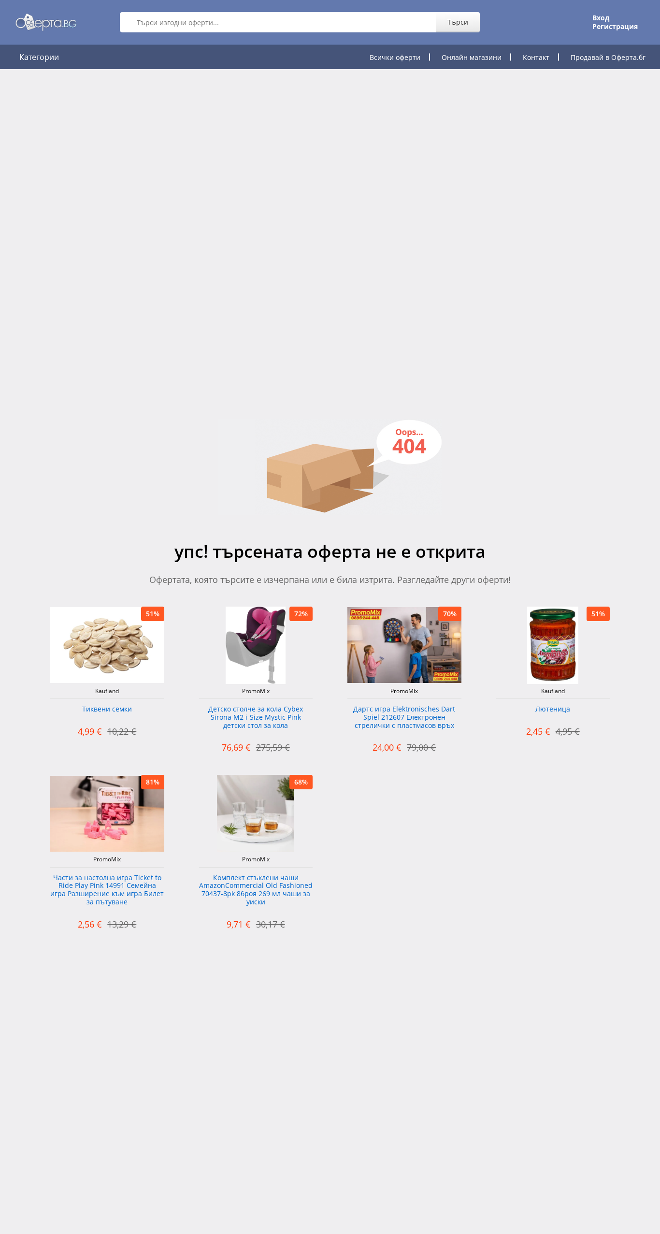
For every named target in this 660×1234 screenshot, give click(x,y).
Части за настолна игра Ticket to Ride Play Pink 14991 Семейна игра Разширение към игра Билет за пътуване (107, 890)
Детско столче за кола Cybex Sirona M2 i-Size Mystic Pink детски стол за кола (255, 717)
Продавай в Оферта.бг (608, 57)
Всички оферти (395, 57)
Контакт (536, 57)
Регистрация (615, 26)
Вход (600, 18)
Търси (457, 22)
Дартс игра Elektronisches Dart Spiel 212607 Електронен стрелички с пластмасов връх (404, 717)
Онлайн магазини (472, 57)
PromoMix (256, 691)
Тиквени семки (107, 709)
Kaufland (107, 691)
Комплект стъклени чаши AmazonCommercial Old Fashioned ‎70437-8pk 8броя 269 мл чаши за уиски (256, 890)
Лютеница (552, 709)
